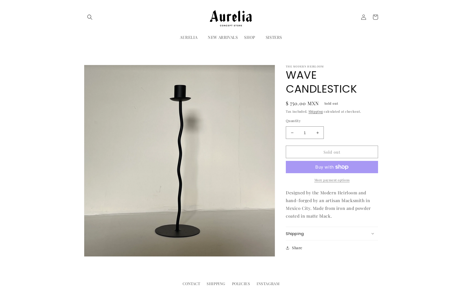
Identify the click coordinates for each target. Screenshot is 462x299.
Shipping (316, 111)
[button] (90, 17)
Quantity (293, 120)
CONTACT (191, 283)
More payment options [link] (332, 180)
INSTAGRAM (268, 283)
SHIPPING (216, 283)
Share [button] (297, 247)
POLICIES (241, 283)
